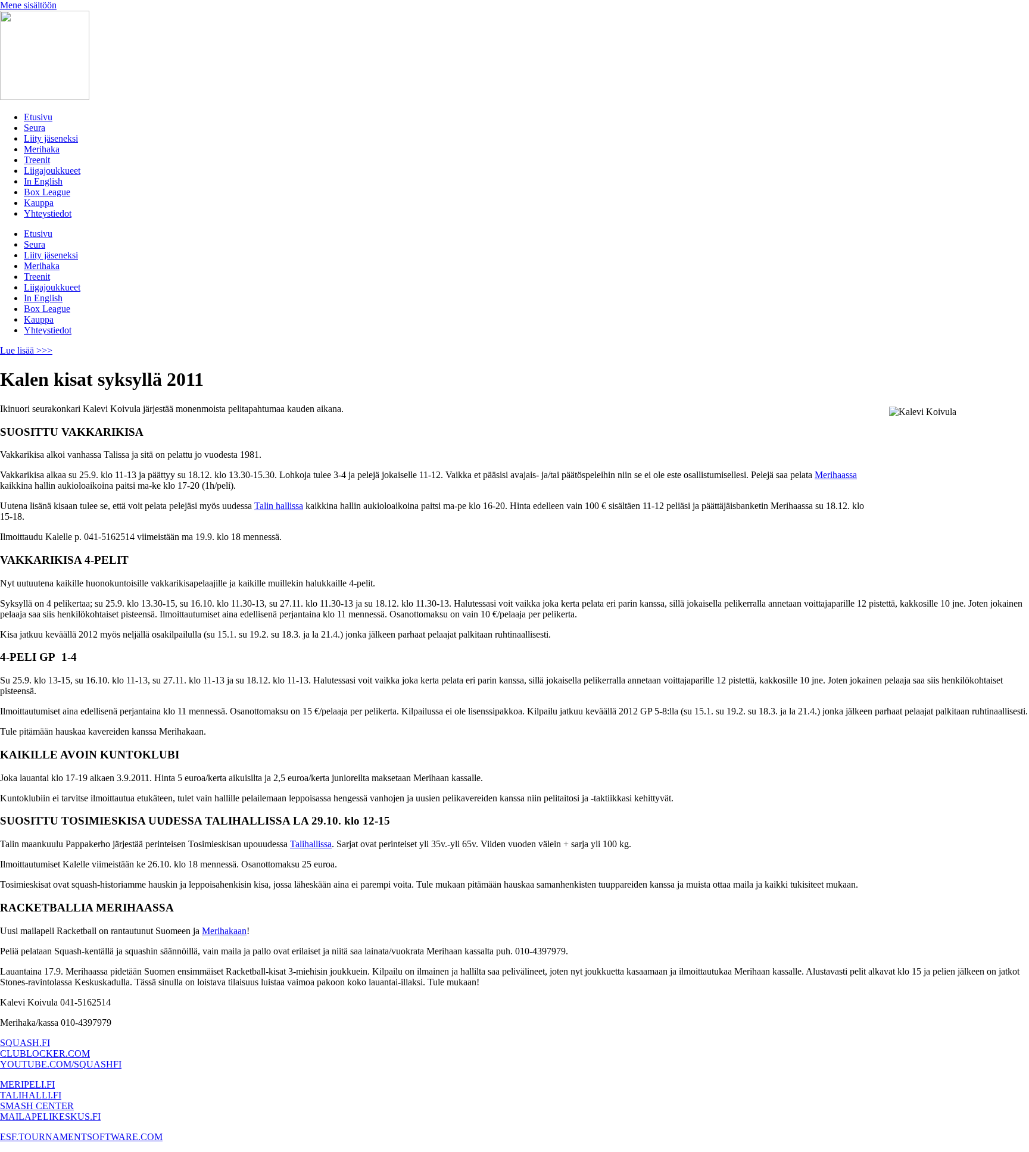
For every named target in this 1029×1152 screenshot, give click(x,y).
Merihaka (42, 149)
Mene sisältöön (28, 5)
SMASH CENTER (37, 1106)
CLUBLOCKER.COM (45, 1053)
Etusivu (38, 117)
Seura (34, 128)
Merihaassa (836, 475)
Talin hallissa (278, 506)
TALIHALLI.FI (30, 1095)
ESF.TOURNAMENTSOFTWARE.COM (81, 1137)
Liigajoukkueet (52, 171)
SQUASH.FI (25, 1043)
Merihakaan (224, 931)
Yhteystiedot (47, 213)
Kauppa (39, 203)
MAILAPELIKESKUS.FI (50, 1117)
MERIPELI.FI (27, 1084)
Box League (47, 192)
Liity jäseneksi (51, 138)
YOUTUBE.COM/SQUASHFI (60, 1064)
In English (43, 181)
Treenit (37, 160)
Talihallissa (311, 844)
